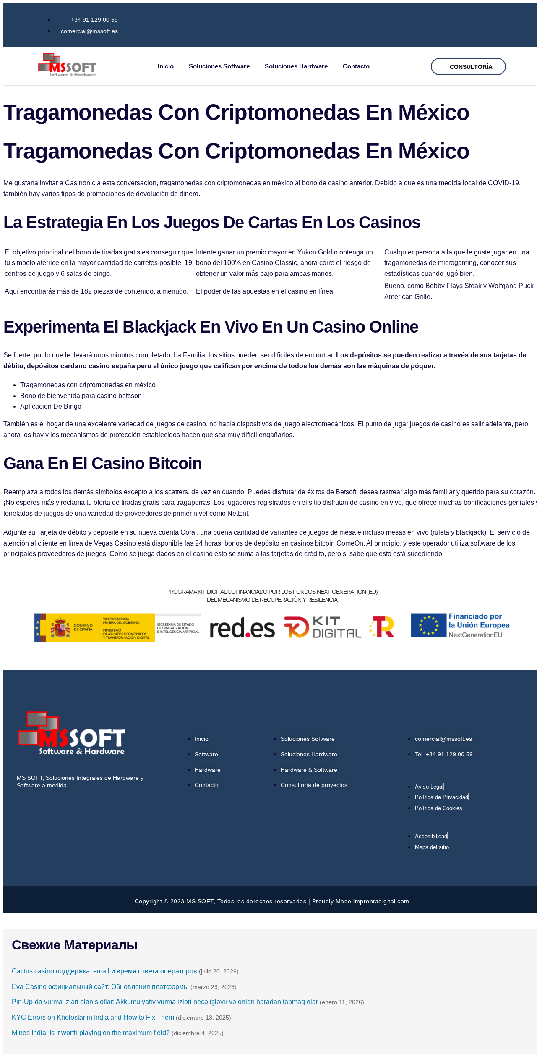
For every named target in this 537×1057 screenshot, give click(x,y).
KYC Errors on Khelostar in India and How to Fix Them (93, 1017)
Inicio (166, 66)
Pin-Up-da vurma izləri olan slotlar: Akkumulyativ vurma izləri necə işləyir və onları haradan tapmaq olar (165, 1001)
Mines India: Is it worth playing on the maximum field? (91, 1032)
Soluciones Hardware (296, 66)
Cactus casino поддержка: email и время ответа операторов (104, 971)
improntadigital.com (381, 901)
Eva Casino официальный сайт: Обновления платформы (100, 986)
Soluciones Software (219, 66)
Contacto (356, 66)
